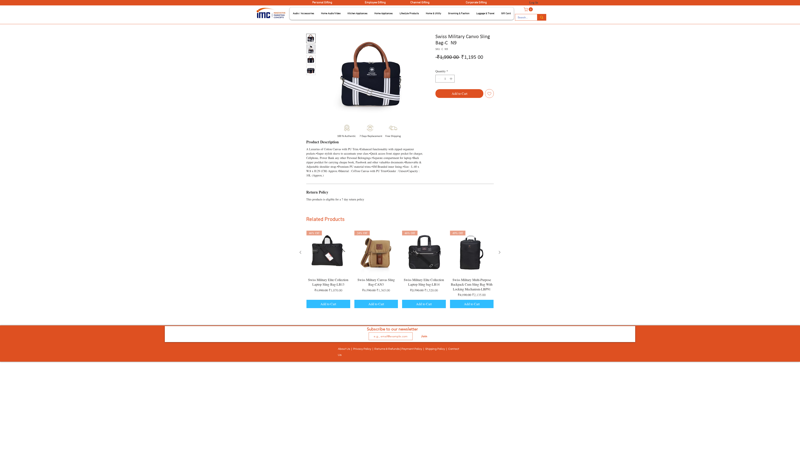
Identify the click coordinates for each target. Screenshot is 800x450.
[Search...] (541, 17)
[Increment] (451, 78)
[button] (304, 13)
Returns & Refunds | (387, 349)
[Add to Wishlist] (489, 93)
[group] (400, 269)
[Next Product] (499, 252)
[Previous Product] (300, 252)
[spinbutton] (445, 78)
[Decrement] (438, 78)
